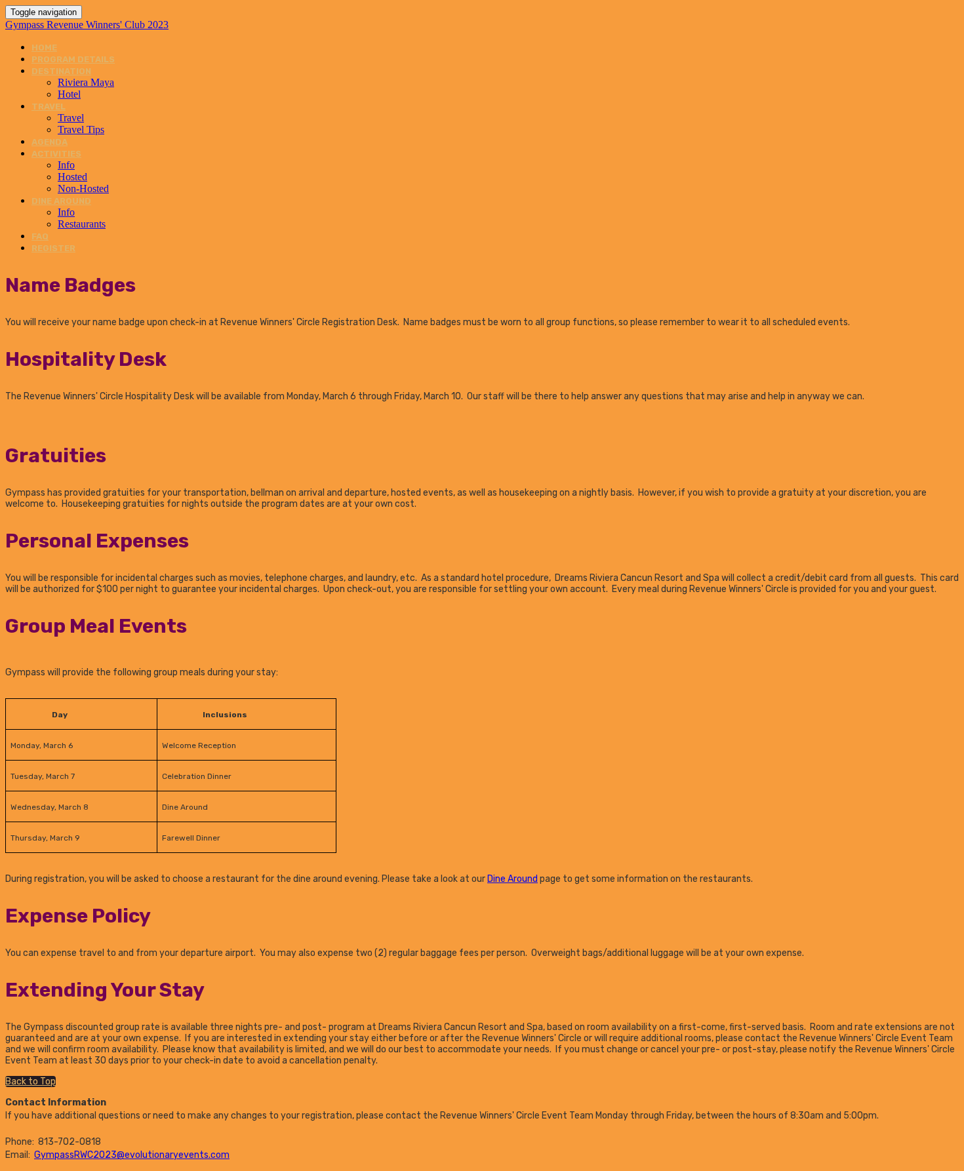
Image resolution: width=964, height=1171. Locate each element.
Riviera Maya (86, 82)
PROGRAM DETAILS (73, 59)
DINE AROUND (61, 201)
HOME (44, 47)
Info (66, 164)
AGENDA (49, 142)
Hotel (69, 94)
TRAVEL (48, 106)
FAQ (40, 236)
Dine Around (512, 878)
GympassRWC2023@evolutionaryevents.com (132, 1155)
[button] (30, 1081)
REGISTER (53, 248)
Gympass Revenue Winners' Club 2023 (87, 24)
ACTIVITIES (56, 154)
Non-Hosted (83, 188)
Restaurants (82, 223)
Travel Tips (81, 129)
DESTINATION (61, 71)
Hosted (72, 176)
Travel (71, 117)
